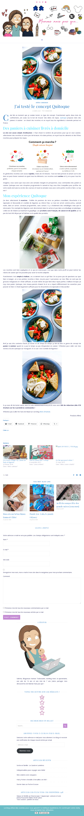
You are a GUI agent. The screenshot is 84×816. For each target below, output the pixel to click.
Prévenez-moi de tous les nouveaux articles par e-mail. (24, 612)
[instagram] (37, 2)
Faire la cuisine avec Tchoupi (38, 460)
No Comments (47, 111)
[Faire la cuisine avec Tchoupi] (41, 452)
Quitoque (63, 118)
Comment (6, 576)
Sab (6, 475)
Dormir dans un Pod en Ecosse (27, 784)
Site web (6, 560)
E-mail (6, 550)
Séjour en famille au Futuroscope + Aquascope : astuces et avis (39, 796)
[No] (81, 811)
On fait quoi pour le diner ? (64, 460)
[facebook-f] (42, 2)
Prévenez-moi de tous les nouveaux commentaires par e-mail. (27, 608)
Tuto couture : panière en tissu (27, 799)
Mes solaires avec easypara (26, 775)
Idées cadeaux (42, 103)
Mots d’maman (45, 412)
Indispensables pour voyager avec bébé (31, 770)
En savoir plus (44, 813)
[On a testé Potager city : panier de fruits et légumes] (15, 452)
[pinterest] (45, 2)
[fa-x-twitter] (40, 2)
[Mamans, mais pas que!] (42, 20)
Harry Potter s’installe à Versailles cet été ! (32, 780)
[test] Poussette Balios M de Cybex (29, 798)
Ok (36, 813)
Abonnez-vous (24, 751)
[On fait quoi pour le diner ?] (68, 452)
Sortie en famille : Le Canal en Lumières (30, 765)
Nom (5, 539)
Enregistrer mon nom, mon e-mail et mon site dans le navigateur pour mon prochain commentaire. (37, 572)
